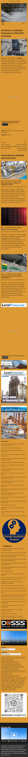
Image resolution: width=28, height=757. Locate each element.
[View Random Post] (22, 23)
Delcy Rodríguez (5, 666)
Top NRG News (7, 546)
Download (5, 124)
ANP (7, 657)
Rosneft (8, 685)
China (23, 657)
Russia (13, 685)
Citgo (3, 660)
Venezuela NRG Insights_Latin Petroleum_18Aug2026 (13, 355)
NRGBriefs (13, 680)
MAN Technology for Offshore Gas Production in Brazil (10, 183)
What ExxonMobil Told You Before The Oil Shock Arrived (13, 588)
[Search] (25, 23)
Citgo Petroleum (9, 660)
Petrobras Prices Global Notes (9, 229)
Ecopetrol (21, 666)
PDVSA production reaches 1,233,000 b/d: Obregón (12, 462)
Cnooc (16, 662)
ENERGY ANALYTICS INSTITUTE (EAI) (9, 186)
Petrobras (8, 135)
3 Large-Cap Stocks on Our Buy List (9, 613)
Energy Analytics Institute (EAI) (14, 8)
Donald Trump (14, 666)
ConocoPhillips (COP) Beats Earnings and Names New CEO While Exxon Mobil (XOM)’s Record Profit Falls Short (14, 595)
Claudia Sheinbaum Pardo (7, 662)
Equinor (16, 669)
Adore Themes (5, 755)
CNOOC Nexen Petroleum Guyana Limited (11, 664)
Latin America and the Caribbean (13, 227)
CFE (14, 657)
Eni (2, 669)
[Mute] (22, 741)
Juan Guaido (19, 678)
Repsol (3, 685)
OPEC (18, 680)
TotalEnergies (9, 687)
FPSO (10, 673)
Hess (17, 676)
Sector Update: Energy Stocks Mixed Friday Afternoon (13, 599)
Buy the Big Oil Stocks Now (7, 571)
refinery (14, 682)
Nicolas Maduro (5, 680)
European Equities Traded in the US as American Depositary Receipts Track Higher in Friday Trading (12, 616)
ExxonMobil (4, 673)
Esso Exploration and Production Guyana (11, 671)
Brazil (8, 131)
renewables (20, 682)
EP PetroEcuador (8, 669)
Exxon (23, 671)
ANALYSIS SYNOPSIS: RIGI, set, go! (8, 505)
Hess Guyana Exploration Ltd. (8, 678)
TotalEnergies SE (17, 687)
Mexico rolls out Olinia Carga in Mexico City (10, 448)
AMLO (3, 657)
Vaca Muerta (4, 689)
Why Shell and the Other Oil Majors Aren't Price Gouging (13, 552)
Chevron (19, 657)
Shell (22, 685)
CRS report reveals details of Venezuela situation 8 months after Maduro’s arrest (12, 493)
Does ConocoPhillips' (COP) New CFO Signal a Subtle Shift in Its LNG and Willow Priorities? (13, 560)
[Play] (3, 741)
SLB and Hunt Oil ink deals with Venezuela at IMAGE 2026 (13, 515)
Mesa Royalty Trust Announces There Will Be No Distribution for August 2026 (11, 582)
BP (10, 657)
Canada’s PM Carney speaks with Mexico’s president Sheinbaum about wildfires (12, 444)
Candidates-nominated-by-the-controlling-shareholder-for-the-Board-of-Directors (10, 121)
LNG (25, 678)
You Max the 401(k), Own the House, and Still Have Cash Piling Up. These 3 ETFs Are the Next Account (13, 578)
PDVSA (22, 680)
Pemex (3, 682)
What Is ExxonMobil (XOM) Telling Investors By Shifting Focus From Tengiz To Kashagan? (13, 556)
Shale (18, 685)
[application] (14, 735)
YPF (10, 689)
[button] (14, 735)
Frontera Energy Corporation (8, 676)
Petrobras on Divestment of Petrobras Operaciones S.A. (11, 276)
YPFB (14, 689)
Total (3, 687)
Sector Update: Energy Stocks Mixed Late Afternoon (12, 585)
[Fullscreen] (25, 741)
